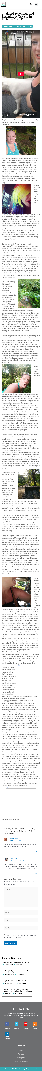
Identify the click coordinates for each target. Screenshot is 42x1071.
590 (34, 1027)
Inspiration (21, 26)
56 (7, 1027)
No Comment (22, 983)
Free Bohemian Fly (9, 26)
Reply (36, 851)
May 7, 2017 (8, 993)
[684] (7, 1034)
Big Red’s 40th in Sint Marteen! (14, 981)
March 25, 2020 (9, 974)
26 (16, 1027)
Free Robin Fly (21, 1009)
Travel (29, 26)
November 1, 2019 (10, 983)
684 (7, 1037)
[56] (7, 1024)
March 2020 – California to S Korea (16, 962)
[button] (31, 4)
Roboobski (14, 858)
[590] (35, 1024)
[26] (16, 1024)
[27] (25, 1024)
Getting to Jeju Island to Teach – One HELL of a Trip (16, 971)
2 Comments (20, 974)
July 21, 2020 (9, 964)
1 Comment (19, 964)
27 (25, 1027)
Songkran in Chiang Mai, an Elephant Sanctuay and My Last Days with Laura (17, 990)
